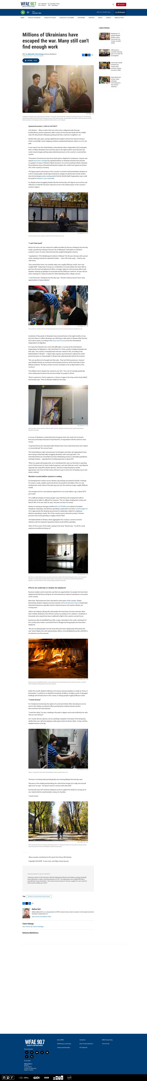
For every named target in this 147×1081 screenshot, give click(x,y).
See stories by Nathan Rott (41, 916)
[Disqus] (73, 967)
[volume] (28, 12)
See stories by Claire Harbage (33, 926)
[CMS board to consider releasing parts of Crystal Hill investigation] (104, 52)
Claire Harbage (39, 54)
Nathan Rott (31, 54)
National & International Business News (39, 896)
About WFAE (60, 1040)
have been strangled (41, 161)
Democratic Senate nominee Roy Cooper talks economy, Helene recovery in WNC (116, 66)
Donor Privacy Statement (86, 1043)
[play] (23, 12)
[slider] (30, 12)
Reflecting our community (64, 1043)
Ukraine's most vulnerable (45, 178)
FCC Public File (83, 1047)
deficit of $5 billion (60, 506)
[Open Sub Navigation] (25, 17)
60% (59, 349)
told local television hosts (69, 603)
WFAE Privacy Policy (107, 1040)
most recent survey (59, 340)
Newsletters (119, 17)
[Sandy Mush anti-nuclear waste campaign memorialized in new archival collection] (104, 80)
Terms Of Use (105, 1043)
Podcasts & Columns (66, 17)
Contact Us (82, 1040)
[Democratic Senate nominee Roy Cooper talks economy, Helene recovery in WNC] (104, 65)
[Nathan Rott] (26, 913)
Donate (122, 4)
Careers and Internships (63, 1047)
